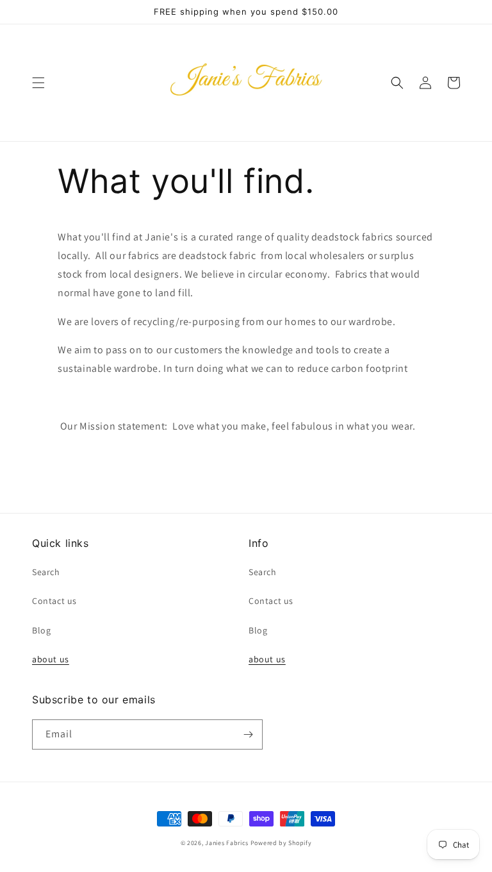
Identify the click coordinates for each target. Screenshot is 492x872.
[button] (38, 83)
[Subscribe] (248, 734)
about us (50, 659)
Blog (41, 630)
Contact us (54, 601)
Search (46, 572)
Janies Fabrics (227, 843)
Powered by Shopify (281, 843)
